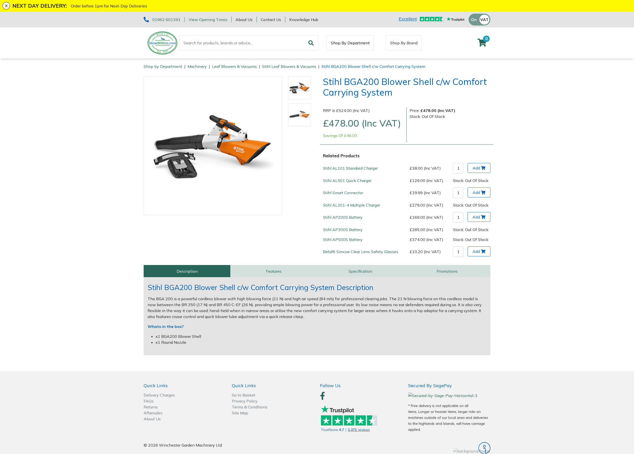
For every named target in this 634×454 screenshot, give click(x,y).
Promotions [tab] (447, 271)
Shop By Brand (404, 42)
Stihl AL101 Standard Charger (350, 168)
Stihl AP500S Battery (343, 239)
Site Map (240, 412)
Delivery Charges (159, 395)
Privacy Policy (245, 401)
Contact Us (271, 19)
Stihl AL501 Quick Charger (347, 180)
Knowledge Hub (303, 19)
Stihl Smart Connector (343, 192)
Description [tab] (187, 271)
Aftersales (153, 412)
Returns (151, 406)
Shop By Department (350, 42)
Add (476, 167)
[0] (481, 44)
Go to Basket (243, 395)
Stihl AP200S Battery (343, 217)
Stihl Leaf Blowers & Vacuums (289, 66)
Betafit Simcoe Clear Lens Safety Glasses (360, 251)
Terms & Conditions (249, 406)
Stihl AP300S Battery (343, 229)
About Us (244, 19)
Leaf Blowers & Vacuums (234, 66)
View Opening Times (208, 19)
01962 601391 (166, 19)
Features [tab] (274, 271)
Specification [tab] (360, 271)
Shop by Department (163, 66)
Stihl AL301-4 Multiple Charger (351, 205)
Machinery (197, 66)
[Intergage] (449, 448)
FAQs (149, 401)
